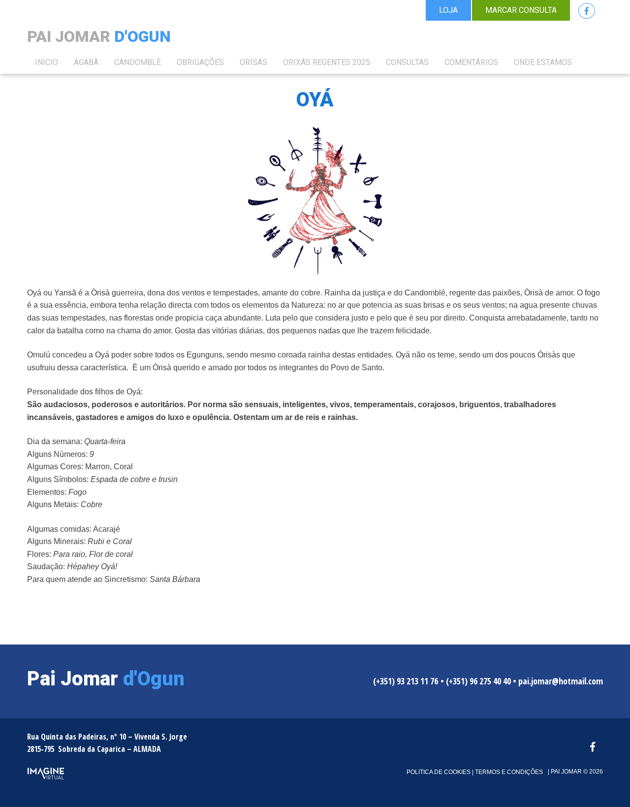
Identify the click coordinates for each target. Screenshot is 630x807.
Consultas (407, 62)
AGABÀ (86, 62)
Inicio (46, 62)
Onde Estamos (543, 62)
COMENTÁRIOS (471, 62)
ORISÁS (253, 62)
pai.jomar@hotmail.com (560, 681)
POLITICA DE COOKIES (439, 772)
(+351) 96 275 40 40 (478, 681)
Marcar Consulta (521, 10)
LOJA (448, 10)
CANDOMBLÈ (137, 62)
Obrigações (200, 62)
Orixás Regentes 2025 (326, 62)
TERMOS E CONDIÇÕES (508, 772)
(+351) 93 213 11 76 (405, 681)
